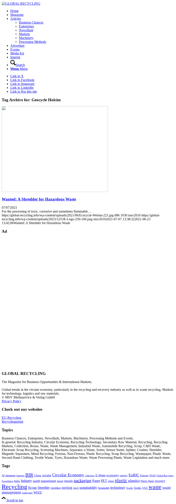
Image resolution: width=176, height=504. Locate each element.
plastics (134, 480)
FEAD (152, 475)
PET (104, 481)
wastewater (27, 493)
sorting (67, 488)
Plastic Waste (147, 481)
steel (76, 487)
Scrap (32, 488)
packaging (82, 480)
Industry (26, 481)
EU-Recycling (11, 417)
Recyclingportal (12, 421)
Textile (129, 488)
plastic (121, 480)
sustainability (88, 487)
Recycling (14, 486)
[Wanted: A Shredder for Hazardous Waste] (55, 191)
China (37, 475)
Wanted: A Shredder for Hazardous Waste (39, 199)
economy (112, 475)
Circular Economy (68, 475)
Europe (144, 475)
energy (124, 475)
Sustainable (103, 487)
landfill (36, 481)
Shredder (44, 488)
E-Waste (101, 475)
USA (145, 487)
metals (68, 481)
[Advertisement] (19, 302)
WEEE (37, 492)
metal (60, 481)
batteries (20, 475)
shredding (56, 487)
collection (90, 475)
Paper (96, 481)
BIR (29, 474)
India (17, 481)
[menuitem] (92, 11)
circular (46, 475)
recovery (160, 481)
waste (155, 487)
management (48, 481)
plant (111, 481)
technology (117, 488)
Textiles (137, 487)
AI (3, 475)
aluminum (10, 475)
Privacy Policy (11, 401)
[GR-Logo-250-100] (21, 3)
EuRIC (134, 475)
